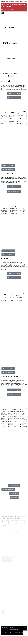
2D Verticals (10, 28)
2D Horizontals (10, 43)
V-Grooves (10, 58)
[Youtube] (16, 564)
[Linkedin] (12, 564)
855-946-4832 (8, 9)
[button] (1, 143)
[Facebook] (3, 564)
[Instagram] (8, 564)
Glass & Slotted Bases (10, 74)
